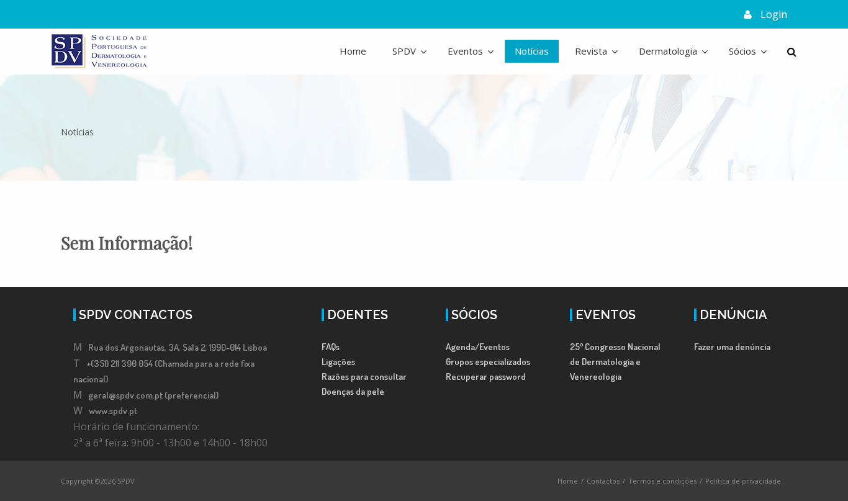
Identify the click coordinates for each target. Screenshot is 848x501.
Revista (591, 51)
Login (773, 14)
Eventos (465, 51)
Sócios (742, 51)
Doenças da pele (353, 391)
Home (353, 51)
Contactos (603, 480)
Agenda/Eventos (478, 347)
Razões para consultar (364, 376)
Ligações (338, 362)
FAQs (331, 347)
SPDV (404, 51)
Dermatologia (668, 51)
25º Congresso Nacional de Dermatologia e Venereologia (615, 361)
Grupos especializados (488, 362)
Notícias (532, 51)
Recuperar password (486, 376)
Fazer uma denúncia (732, 347)
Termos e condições (662, 480)
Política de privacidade (743, 480)
